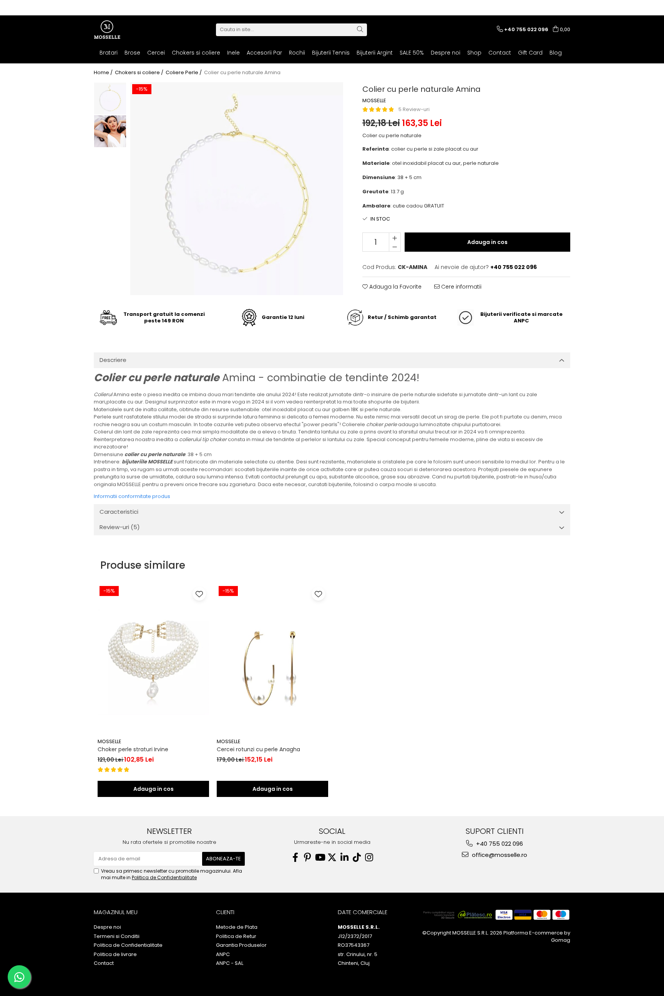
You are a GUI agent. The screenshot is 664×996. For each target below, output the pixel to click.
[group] (236, 188)
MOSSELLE (374, 100)
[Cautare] (360, 29)
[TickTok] (356, 857)
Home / (104, 72)
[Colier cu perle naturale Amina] (236, 188)
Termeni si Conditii (116, 936)
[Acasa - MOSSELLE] (132, 29)
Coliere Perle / (184, 72)
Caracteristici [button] (119, 512)
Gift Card (530, 52)
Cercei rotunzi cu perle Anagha (258, 749)
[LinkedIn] (344, 857)
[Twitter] (332, 857)
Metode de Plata (236, 927)
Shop (474, 52)
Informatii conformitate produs (132, 496)
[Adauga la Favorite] (199, 594)
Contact (499, 52)
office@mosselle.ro (498, 855)
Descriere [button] (113, 360)
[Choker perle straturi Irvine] (153, 659)
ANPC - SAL (229, 963)
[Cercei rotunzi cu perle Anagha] (272, 659)
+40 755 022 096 (499, 844)
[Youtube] (319, 857)
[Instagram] (369, 857)
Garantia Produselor (241, 945)
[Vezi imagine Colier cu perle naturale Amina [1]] (110, 131)
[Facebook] (295, 857)
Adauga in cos (487, 242)
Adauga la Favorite (395, 286)
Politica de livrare (115, 954)
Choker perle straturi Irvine (133, 749)
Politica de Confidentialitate (164, 877)
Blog (555, 52)
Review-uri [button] (120, 527)
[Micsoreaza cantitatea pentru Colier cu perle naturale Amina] (395, 247)
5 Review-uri (414, 109)
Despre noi (445, 52)
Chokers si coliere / (139, 72)
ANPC (223, 954)
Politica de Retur (236, 936)
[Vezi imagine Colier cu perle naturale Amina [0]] (110, 99)
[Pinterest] (307, 857)
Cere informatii (460, 286)
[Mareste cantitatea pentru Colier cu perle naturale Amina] (395, 237)
